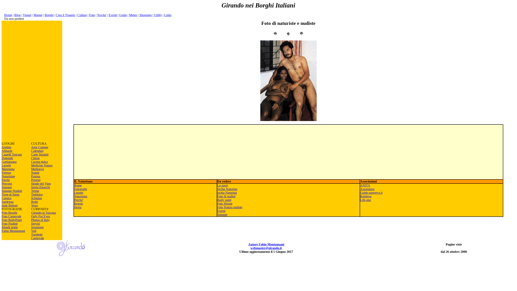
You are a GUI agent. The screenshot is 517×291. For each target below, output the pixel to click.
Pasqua (35, 176)
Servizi (35, 223)
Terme (35, 191)
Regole (78, 203)
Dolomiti (7, 158)
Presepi (35, 180)
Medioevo (37, 169)
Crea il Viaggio (65, 15)
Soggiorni (37, 227)
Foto (92, 15)
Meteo (133, 15)
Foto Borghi (9, 212)
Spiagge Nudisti (12, 191)
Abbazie (7, 151)
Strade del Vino (41, 183)
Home (8, 15)
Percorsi (7, 183)
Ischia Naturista (227, 192)
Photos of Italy (40, 220)
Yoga (34, 205)
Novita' (101, 15)
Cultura (82, 15)
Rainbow (366, 196)
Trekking (37, 194)
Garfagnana (9, 161)
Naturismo (8, 176)
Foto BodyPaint (12, 220)
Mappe (38, 15)
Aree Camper (39, 147)
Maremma (8, 169)
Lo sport (222, 185)
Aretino (6, 147)
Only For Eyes (40, 216)
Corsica (6, 198)
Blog (17, 15)
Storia (77, 207)
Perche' (78, 200)
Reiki (34, 201)
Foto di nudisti (226, 196)
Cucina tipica (39, 161)
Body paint (224, 200)
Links (167, 15)
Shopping (145, 15)
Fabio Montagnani (13, 231)
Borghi (49, 15)
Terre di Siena (10, 194)
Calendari (37, 151)
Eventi (113, 15)
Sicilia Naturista (227, 189)
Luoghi (6, 165)
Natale (35, 172)
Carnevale (37, 238)
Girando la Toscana (43, 212)
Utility (158, 15)
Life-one (365, 200)
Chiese (35, 158)
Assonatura (367, 189)
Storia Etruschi (40, 187)
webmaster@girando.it (266, 248)
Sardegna (8, 201)
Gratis (123, 15)
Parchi (6, 180)
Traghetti (36, 234)
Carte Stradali (39, 154)
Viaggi (27, 15)
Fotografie (80, 189)
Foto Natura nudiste (229, 207)
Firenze (6, 172)
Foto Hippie (224, 203)
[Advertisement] (32, 81)
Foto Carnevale (11, 216)
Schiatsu (36, 198)
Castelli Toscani (12, 154)
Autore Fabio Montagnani (266, 244)
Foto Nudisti (10, 223)
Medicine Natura (42, 165)
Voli (33, 231)
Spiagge (7, 187)
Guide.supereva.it (371, 192)
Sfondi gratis (10, 227)
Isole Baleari (10, 205)
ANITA (365, 185)
